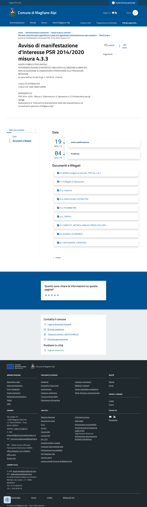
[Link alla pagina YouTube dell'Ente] (110, 416)
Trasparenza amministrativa (106, 23)
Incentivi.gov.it (46, 457)
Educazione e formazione (50, 400)
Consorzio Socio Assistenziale (52, 446)
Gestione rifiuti (85, 23)
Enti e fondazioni (13, 389)
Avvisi (111, 385)
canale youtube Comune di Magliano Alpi (56, 461)
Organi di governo (13, 393)
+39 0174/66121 (21, 428)
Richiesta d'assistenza (83, 439)
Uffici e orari (11, 454)
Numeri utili (11, 458)
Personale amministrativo (16, 396)
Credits (49, 497)
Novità (33, 22)
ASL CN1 (44, 439)
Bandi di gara (104, 35)
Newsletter (113, 420)
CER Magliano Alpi (48, 454)
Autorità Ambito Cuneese (50, 443)
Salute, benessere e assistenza (86, 389)
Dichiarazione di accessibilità (51, 450)
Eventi (111, 404)
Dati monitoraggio (13, 497)
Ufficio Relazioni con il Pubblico (18, 451)
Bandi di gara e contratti (61, 32)
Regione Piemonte (15, 2)
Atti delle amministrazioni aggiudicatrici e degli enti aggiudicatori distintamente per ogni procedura (57, 35)
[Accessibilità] (7, 500)
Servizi (44, 22)
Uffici (9, 404)
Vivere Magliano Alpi (61, 22)
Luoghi (111, 401)
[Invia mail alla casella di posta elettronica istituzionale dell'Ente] (21, 435)
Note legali (79, 421)
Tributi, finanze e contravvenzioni (87, 393)
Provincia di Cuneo (48, 421)
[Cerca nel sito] (134, 12)
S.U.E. (43, 424)
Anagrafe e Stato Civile (49, 385)
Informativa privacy (82, 417)
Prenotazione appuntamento (86, 436)
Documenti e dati (13, 382)
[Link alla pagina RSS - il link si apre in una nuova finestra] (115, 12)
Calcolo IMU (45, 432)
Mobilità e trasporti (82, 385)
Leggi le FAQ (79, 430)
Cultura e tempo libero (49, 396)
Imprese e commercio (83, 382)
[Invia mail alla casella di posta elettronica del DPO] (24, 471)
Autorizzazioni (46, 389)
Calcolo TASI (45, 435)
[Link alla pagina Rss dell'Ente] (114, 416)
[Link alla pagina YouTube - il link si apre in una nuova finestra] (113, 12)
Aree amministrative (14, 385)
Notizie (111, 382)
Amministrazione (17, 22)
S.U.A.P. (44, 428)
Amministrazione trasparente (37, 32)
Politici (9, 400)
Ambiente (44, 382)
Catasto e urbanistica (49, 393)
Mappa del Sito (68, 497)
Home (20, 32)
